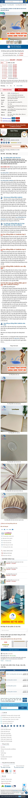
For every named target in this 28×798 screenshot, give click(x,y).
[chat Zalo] (24, 789)
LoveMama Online (22, 793)
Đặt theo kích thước (7, 553)
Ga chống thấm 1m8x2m (7, 180)
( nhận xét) (5, 646)
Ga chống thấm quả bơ (11, 685)
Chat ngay (26, 792)
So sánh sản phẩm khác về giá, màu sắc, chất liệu (13, 666)
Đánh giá (15, 153)
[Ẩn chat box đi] (25, 791)
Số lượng (3, 85)
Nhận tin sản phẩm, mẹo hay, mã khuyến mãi (11, 704)
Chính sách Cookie (10, 701)
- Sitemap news (8, 779)
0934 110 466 (6, 766)
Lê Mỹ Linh (7, 138)
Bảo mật (4, 776)
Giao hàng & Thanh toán (6, 737)
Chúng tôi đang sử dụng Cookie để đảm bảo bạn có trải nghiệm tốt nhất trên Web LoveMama (11, 700)
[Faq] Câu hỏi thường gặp (6, 741)
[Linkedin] (9, 142)
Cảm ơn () (8, 660)
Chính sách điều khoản (6, 729)
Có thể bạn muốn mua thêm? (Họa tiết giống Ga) (12, 51)
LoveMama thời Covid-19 (6, 756)
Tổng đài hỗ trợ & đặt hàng (8, 762)
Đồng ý (24, 698)
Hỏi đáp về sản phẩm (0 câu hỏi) (10, 626)
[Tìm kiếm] (21, 1)
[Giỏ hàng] (25, 2)
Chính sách (4, 726)
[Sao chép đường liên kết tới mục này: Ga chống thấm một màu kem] (22, 157)
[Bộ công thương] (7, 786)
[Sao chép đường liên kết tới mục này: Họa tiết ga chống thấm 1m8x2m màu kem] (7, 325)
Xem (14, 118)
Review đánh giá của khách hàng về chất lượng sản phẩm (13, 636)
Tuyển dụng (3, 753)
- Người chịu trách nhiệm (6, 781)
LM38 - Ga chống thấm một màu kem (14, 674)
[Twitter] (4, 142)
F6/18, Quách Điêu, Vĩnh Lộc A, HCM (10, 719)
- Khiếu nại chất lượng (5, 783)
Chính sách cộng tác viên (6, 739)
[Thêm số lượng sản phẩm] (14, 85)
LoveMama (7, 533)
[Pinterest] (6, 142)
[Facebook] (1, 142)
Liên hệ (5, 712)
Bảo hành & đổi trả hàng (6, 735)
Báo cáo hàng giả (4, 526)
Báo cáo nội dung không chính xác (9, 523)
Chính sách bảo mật (5, 731)
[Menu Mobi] (2, 1)
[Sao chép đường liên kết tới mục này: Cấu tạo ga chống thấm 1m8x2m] (23, 197)
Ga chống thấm (5, 172)
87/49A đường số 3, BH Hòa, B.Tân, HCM (11, 717)
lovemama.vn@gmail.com (8, 721)
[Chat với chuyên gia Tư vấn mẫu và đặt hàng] (8, 48)
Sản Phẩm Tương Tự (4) (8, 558)
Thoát (25, 701)
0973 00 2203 (20, 766)
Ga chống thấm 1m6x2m (11, 679)
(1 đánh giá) (19, 142)
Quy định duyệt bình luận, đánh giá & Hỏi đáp (12, 638)
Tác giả (2, 754)
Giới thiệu (3, 747)
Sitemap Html (4, 758)
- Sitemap (3, 779)
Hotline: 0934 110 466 (8, 550)
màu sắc (17, 338)
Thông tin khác (5, 744)
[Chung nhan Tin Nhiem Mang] (13, 786)
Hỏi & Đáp (9, 153)
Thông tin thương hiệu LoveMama (8, 749)
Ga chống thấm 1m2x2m (11, 691)
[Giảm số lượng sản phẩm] (7, 85)
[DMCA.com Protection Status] (21, 796)
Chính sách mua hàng (5, 733)
